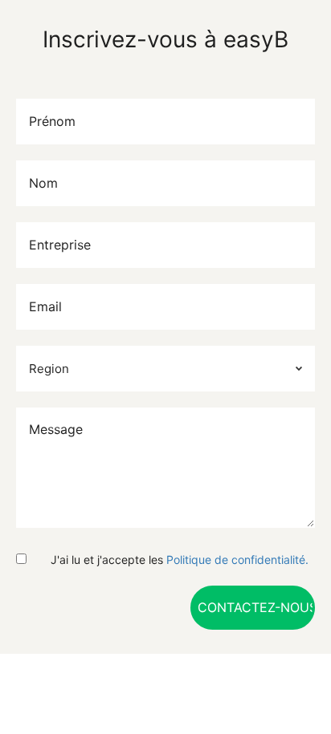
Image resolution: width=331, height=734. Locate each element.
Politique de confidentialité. (237, 559)
